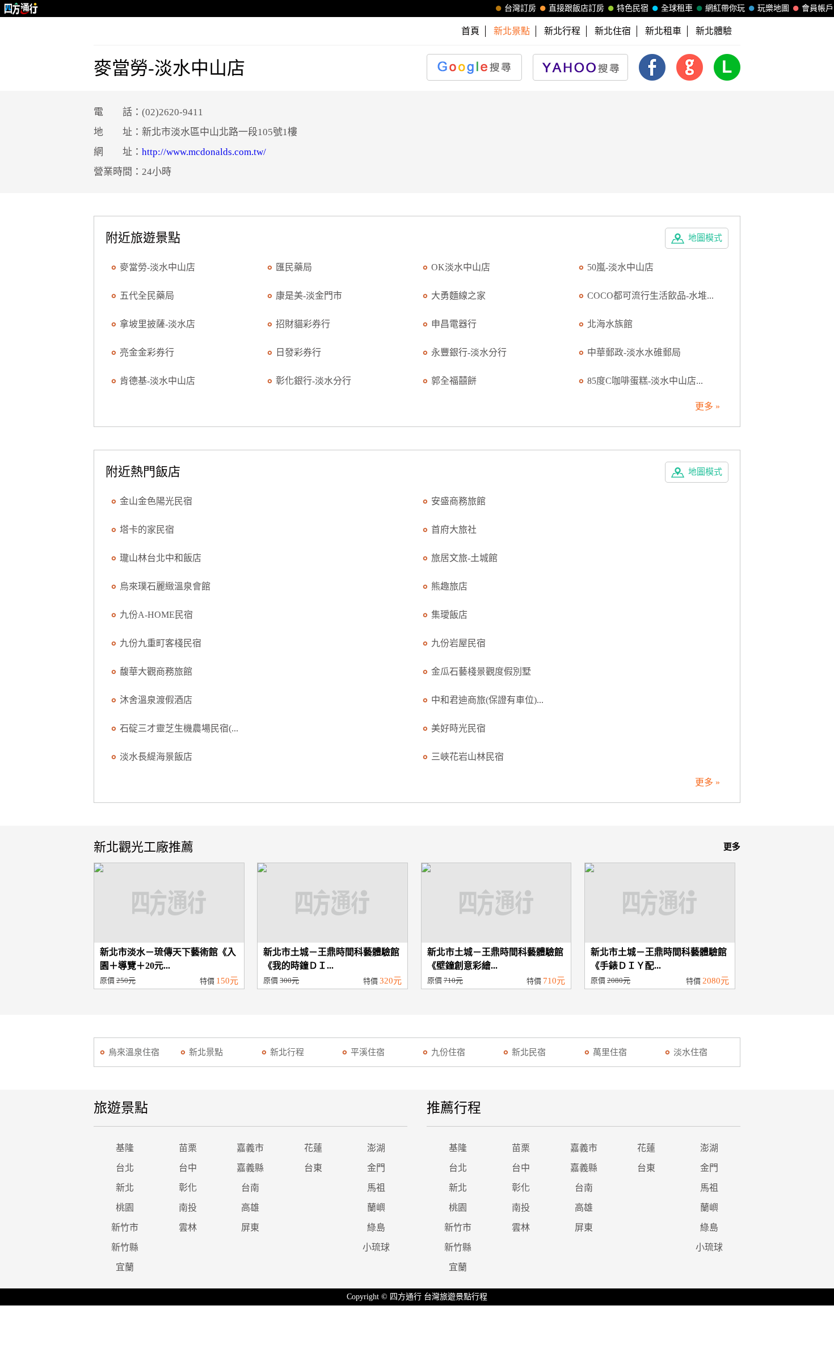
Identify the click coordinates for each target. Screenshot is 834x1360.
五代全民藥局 (147, 295)
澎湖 (376, 1148)
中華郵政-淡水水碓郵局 (634, 352)
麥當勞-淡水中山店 (157, 267)
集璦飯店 (449, 615)
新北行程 (562, 31)
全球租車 (677, 8)
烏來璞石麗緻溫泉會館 (165, 586)
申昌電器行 (454, 324)
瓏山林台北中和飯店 (160, 558)
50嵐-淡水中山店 (620, 267)
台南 (250, 1187)
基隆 (125, 1148)
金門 (376, 1168)
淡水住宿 (690, 1052)
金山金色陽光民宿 (156, 501)
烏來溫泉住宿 (133, 1052)
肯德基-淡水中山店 (157, 381)
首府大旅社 (454, 529)
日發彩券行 (298, 352)
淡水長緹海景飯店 (156, 756)
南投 (188, 1207)
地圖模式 (705, 237)
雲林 (188, 1227)
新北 (125, 1187)
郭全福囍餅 (454, 381)
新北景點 (206, 1052)
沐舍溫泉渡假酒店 (156, 700)
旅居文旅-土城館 (464, 558)
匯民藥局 (294, 267)
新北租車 (663, 31)
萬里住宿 (610, 1052)
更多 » (707, 406)
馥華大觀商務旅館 (156, 671)
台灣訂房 (520, 8)
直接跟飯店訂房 (576, 8)
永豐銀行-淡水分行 (469, 352)
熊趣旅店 (449, 586)
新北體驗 (714, 31)
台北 (125, 1168)
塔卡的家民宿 (147, 529)
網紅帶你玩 (725, 8)
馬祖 (376, 1187)
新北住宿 (613, 31)
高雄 (250, 1207)
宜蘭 (125, 1267)
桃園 (125, 1207)
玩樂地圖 (773, 8)
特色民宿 (632, 8)
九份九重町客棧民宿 (160, 643)
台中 (188, 1168)
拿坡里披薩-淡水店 (157, 324)
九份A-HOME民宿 (156, 615)
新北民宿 (529, 1052)
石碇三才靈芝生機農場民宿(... (179, 728)
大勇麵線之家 (458, 295)
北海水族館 (610, 324)
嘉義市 (250, 1148)
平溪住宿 (368, 1052)
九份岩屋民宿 (458, 643)
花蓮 (313, 1148)
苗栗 (188, 1148)
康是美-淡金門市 (309, 295)
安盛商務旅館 (458, 501)
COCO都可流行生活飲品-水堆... (650, 295)
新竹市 (124, 1227)
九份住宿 (448, 1052)
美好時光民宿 (458, 728)
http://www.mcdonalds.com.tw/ (204, 152)
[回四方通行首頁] (21, 8)
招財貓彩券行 (303, 324)
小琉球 (376, 1247)
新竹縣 (124, 1247)
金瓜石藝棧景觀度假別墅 (481, 671)
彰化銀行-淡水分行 (313, 381)
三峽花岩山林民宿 (467, 756)
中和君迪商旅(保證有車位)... (487, 700)
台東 (313, 1168)
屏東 (250, 1227)
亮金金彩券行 (147, 352)
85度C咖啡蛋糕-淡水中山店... (645, 381)
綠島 (376, 1227)
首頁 (470, 31)
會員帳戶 (817, 8)
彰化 (188, 1187)
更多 (731, 846)
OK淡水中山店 (460, 267)
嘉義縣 (250, 1168)
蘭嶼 (376, 1207)
